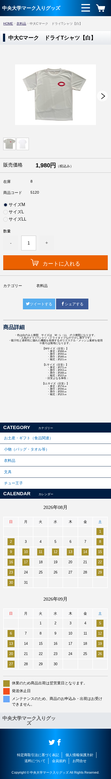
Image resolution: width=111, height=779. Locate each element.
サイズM (17, 205)
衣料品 (21, 24)
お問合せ (79, 761)
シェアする (74, 304)
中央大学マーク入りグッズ (31, 8)
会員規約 (59, 761)
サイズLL (17, 219)
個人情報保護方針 (79, 755)
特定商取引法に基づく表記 (38, 755)
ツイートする (41, 304)
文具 (8, 472)
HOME (8, 24)
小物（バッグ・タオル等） (26, 449)
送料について (35, 761)
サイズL (16, 212)
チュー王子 (13, 483)
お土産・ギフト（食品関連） (28, 438)
